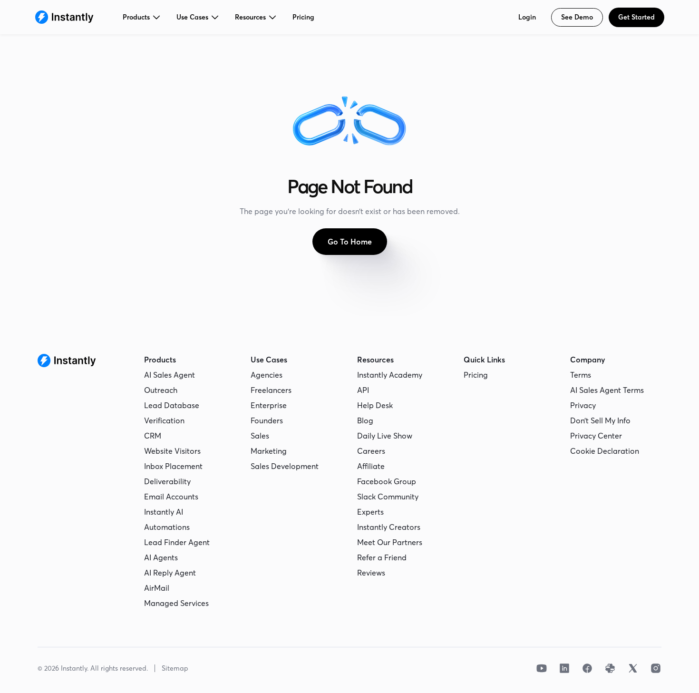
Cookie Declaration (604, 451)
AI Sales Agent (169, 375)
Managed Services (176, 603)
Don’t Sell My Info (600, 420)
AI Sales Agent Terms (607, 390)
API (363, 390)
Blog (365, 420)
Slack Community (387, 496)
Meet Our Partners (389, 542)
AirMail (156, 588)
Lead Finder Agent (177, 542)
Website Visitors (172, 451)
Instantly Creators (388, 527)
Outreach (160, 390)
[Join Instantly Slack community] (610, 668)
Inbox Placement (173, 466)
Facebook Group (386, 481)
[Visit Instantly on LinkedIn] (564, 668)
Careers (371, 451)
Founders (267, 420)
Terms (580, 375)
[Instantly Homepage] (64, 17)
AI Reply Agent (170, 572)
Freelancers (271, 390)
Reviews (371, 572)
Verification (164, 420)
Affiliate (371, 466)
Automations (167, 527)
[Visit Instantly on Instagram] (655, 668)
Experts (370, 512)
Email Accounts (171, 496)
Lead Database (171, 405)
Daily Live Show (384, 435)
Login (527, 17)
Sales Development (285, 466)
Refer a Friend (382, 557)
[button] (142, 17)
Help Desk (375, 405)
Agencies (266, 375)
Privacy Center (596, 435)
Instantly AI (163, 512)
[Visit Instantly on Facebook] (587, 668)
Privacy (583, 405)
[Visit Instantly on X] (633, 668)
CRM (152, 435)
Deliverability (167, 481)
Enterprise (269, 405)
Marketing (269, 451)
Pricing (303, 17)
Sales (260, 435)
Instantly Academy (389, 375)
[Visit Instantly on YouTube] (541, 668)
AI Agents (161, 557)
